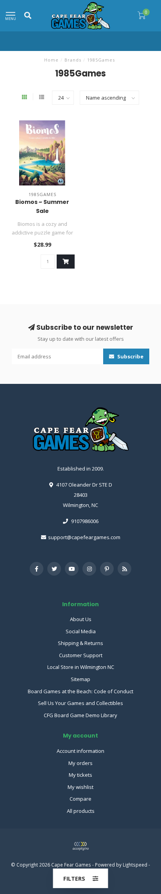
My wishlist (80, 786)
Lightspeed (135, 864)
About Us (80, 619)
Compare (80, 798)
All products (81, 810)
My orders (80, 763)
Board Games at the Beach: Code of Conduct (80, 691)
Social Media (81, 631)
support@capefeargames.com (84, 537)
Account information (80, 750)
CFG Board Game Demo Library (80, 715)
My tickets (80, 774)
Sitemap (80, 679)
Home (51, 60)
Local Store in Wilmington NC (80, 666)
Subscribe (129, 356)
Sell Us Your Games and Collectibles (80, 703)
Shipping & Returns (80, 643)
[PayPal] (80, 846)
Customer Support (80, 655)
